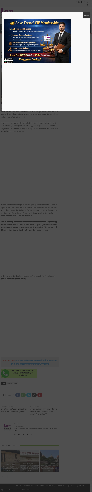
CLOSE (86, 15)
